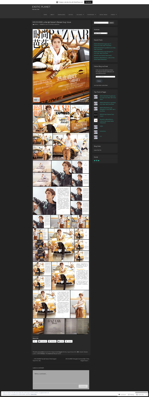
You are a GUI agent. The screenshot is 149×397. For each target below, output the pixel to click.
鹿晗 (78, 352)
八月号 (38, 353)
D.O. (101, 136)
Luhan (34, 353)
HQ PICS (71, 14)
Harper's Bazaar (84, 352)
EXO (75, 352)
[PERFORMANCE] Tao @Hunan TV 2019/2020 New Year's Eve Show (108, 97)
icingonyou (56, 24)
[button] (51, 119)
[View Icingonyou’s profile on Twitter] (94, 160)
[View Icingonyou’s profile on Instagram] (96, 160)
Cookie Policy (34, 394)
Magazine (53, 352)
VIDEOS (113, 14)
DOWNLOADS (61, 14)
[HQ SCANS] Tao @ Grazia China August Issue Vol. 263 (44, 359)
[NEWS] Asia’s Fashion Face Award (103, 55)
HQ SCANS (79, 14)
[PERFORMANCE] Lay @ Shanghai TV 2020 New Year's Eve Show (107, 109)
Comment (83, 386)
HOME (45, 14)
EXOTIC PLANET (41, 7)
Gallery (36, 24)
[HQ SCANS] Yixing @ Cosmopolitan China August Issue (77, 359)
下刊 (46, 353)
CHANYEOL (103, 131)
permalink (58, 353)
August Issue (70, 352)
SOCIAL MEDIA (103, 14)
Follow (99, 81)
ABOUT (52, 14)
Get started (88, 2)
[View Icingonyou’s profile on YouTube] (98, 160)
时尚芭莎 (42, 353)
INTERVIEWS (90, 14)
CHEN (101, 126)
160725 (64, 352)
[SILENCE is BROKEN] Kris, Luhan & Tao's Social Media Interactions (107, 121)
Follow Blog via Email (101, 66)
